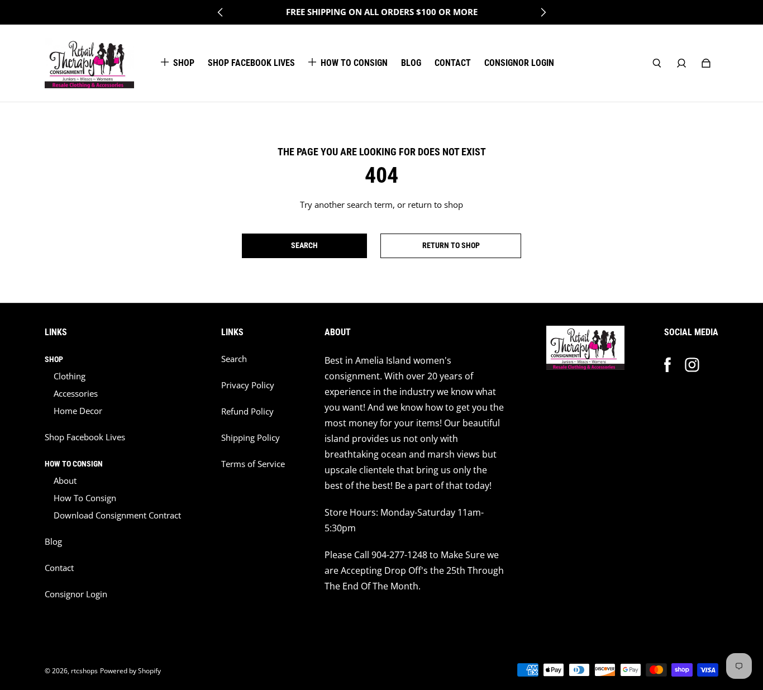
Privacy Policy (247, 385)
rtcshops (84, 670)
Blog (53, 542)
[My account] (681, 63)
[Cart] (706, 63)
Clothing (69, 376)
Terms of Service (253, 464)
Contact (59, 568)
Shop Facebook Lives (85, 437)
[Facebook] (667, 365)
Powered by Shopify (130, 670)
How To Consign (85, 498)
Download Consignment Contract (117, 515)
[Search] (657, 63)
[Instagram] (692, 365)
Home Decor (78, 411)
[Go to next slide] (543, 12)
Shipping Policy (250, 438)
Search (234, 359)
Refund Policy (247, 411)
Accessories (76, 393)
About (65, 481)
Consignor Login (76, 594)
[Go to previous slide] (220, 12)
